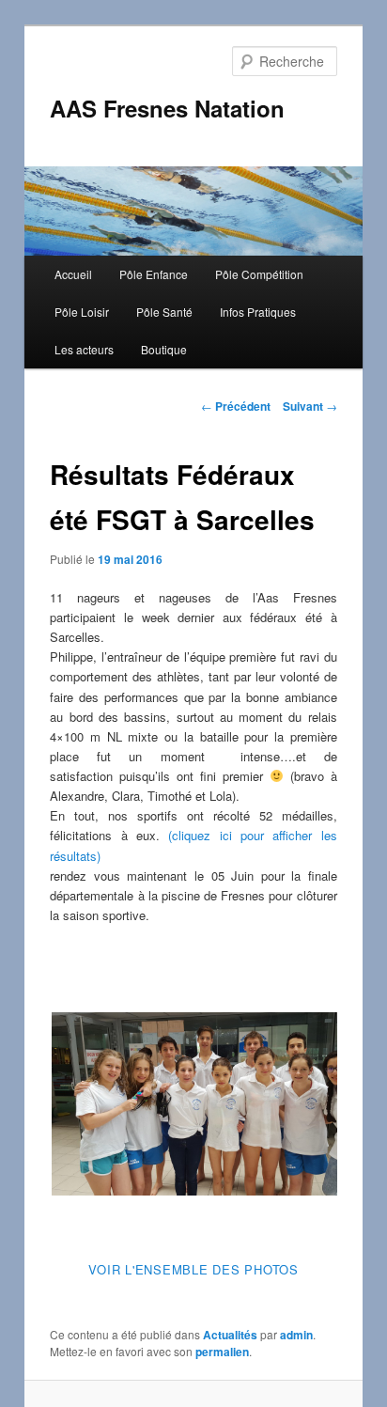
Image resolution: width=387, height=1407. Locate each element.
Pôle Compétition (259, 274)
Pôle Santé (164, 312)
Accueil (73, 274)
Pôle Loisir (81, 312)
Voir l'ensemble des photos (193, 1269)
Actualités (230, 1334)
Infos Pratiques (258, 312)
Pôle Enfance (153, 274)
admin (296, 1334)
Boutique (164, 349)
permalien (222, 1351)
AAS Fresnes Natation (167, 108)
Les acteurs (84, 349)
